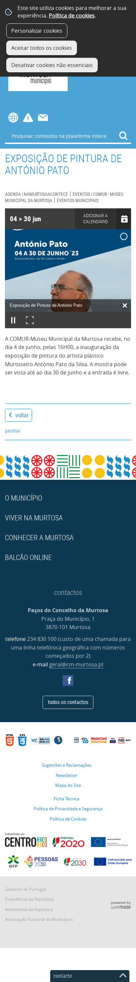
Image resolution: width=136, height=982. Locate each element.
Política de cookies (72, 15)
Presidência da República (29, 899)
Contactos (43, 118)
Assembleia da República (29, 909)
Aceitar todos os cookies (41, 48)
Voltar (21, 415)
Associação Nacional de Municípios (39, 919)
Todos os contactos (68, 702)
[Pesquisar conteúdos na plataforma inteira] (123, 135)
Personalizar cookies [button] (36, 30)
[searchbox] (68, 135)
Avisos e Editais (28, 118)
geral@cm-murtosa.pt (76, 664)
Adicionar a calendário (95, 218)
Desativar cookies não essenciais (52, 65)
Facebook (68, 680)
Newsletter (66, 775)
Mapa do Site (68, 785)
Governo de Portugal (25, 889)
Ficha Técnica (66, 799)
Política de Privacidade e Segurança (68, 809)
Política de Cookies (68, 819)
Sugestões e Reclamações (66, 765)
